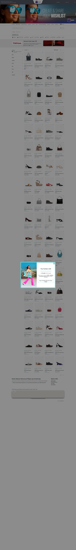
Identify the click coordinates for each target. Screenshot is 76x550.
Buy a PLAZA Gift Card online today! (45, 281)
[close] (54, 264)
